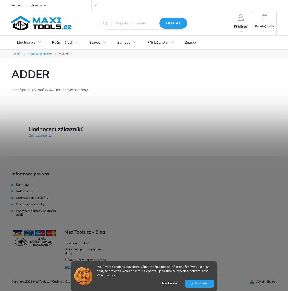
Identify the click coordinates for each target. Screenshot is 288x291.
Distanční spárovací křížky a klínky (84, 251)
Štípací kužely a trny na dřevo (85, 260)
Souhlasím (201, 283)
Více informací (107, 275)
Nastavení (169, 283)
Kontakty (17, 5)
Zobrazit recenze (40, 136)
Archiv (70, 267)
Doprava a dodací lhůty (32, 198)
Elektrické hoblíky (77, 243)
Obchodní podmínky (30, 204)
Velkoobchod (39, 5)
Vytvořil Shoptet (266, 282)
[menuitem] (29, 43)
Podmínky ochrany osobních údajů (36, 213)
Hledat (173, 23)
